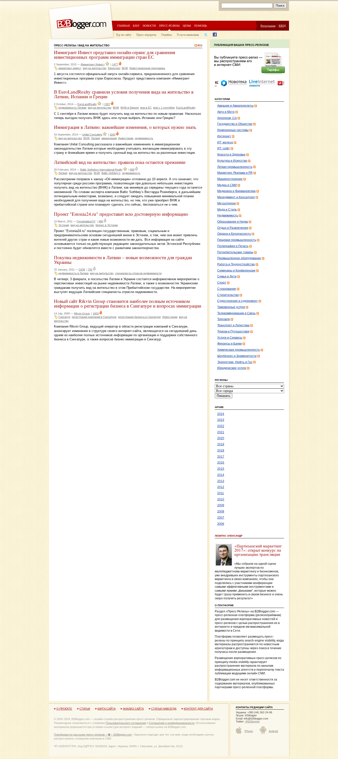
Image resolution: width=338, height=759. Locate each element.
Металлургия (226, 203)
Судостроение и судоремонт (237, 300)
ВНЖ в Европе (130, 107)
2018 (220, 450)
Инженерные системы (233, 130)
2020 (220, 438)
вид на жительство (94, 68)
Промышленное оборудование (239, 258)
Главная (123, 25)
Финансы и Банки (229, 343)
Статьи (84, 708)
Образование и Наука (232, 221)
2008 (220, 511)
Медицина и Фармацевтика (236, 191)
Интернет (224, 136)
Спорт (221, 282)
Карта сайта (106, 708)
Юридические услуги (231, 368)
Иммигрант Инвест (93, 64)
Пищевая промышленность (236, 239)
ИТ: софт (223, 148)
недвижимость (144, 138)
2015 (220, 468)
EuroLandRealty (87, 104)
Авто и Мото (226, 111)
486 (100, 221)
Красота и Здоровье (231, 154)
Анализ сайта (133, 708)
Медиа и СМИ (227, 185)
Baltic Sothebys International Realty (101, 169)
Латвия (95, 138)
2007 (220, 517)
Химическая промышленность (238, 349)
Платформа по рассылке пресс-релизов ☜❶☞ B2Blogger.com (93, 734)
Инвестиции (125, 138)
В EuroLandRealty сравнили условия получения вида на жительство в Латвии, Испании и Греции (123, 94)
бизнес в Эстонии (107, 225)
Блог (136, 25)
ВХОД (282, 25)
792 (90, 269)
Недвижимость (227, 215)
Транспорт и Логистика (233, 325)
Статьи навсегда (163, 708)
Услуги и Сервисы (229, 337)
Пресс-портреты (146, 35)
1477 (115, 64)
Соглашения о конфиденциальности (171, 722)
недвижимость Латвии (72, 107)
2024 (220, 413)
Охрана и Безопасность (234, 233)
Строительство (228, 294)
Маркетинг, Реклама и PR (235, 172)
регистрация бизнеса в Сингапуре (139, 316)
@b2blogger (252, 721)
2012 (220, 487)
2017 (220, 456)
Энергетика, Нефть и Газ (234, 362)
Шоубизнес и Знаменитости (237, 355)
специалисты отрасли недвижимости (138, 273)
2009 (220, 505)
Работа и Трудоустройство (236, 264)
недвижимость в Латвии (73, 273)
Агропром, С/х (227, 118)
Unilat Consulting (92, 134)
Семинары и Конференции (236, 270)
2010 (220, 499)
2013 (220, 481)
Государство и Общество (234, 123)
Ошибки (166, 35)
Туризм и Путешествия (233, 331)
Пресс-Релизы (65, 45)
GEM (82, 269)
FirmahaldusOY (86, 221)
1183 (112, 134)
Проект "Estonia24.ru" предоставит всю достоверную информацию (121, 214)
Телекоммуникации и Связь (236, 313)
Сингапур (64, 316)
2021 (220, 432)
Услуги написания (188, 35)
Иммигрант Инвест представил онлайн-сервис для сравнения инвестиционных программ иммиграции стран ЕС (114, 54)
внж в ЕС (146, 107)
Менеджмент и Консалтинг (236, 197)
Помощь (200, 25)
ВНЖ (125, 68)
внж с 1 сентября (164, 107)
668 (132, 169)
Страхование (226, 288)
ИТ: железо (225, 142)
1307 (107, 104)
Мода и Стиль (227, 209)
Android (273, 731)
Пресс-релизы (169, 25)
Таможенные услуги (231, 307)
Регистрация (268, 25)
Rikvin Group (82, 313)
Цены (187, 25)
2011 (220, 493)
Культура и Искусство (232, 160)
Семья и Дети (227, 276)
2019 (220, 444)
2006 (220, 523)
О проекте (64, 708)
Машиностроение (229, 178)
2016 (220, 462)
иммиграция (109, 138)
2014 (220, 474)
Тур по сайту (123, 35)
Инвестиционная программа (147, 68)
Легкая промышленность (234, 166)
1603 (96, 313)
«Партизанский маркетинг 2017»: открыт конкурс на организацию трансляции (258, 550)
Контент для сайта (198, 708)
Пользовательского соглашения (126, 722)
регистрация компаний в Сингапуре (94, 316)
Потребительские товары (235, 252)
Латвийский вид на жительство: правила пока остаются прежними (119, 162)
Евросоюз (114, 68)
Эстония (63, 225)
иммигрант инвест (69, 68)
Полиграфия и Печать (232, 246)
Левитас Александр (228, 535)
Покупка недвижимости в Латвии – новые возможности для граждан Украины (123, 259)
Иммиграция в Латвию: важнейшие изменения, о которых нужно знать (125, 127)
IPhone (248, 731)
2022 (220, 426)
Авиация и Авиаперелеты (235, 105)
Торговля (223, 319)
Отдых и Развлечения (232, 227)
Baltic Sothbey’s (111, 173)
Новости (149, 25)
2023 (220, 419)
